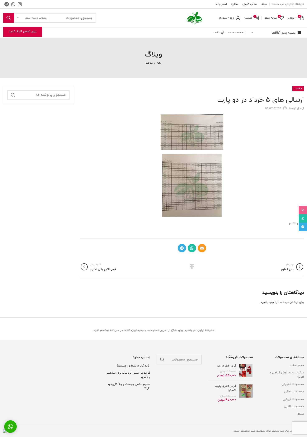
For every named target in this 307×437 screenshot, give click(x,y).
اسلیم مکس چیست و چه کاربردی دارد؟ (129, 386)
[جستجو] (8, 18)
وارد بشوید (267, 302)
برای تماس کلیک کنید (22, 32)
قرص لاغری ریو (226, 366)
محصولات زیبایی (293, 399)
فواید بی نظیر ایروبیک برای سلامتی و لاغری (128, 375)
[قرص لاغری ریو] (246, 371)
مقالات (149, 63)
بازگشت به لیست (192, 267)
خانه (159, 63)
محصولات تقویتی (293, 384)
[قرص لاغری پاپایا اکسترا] (246, 393)
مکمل (300, 414)
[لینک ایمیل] (202, 248)
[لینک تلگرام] (6, 4)
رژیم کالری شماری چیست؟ (133, 366)
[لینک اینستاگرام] (19, 4)
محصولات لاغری (294, 406)
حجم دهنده (297, 365)
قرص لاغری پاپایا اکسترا (225, 388)
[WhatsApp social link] (13, 4)
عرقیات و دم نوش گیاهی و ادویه (287, 375)
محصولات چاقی (294, 392)
